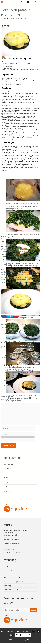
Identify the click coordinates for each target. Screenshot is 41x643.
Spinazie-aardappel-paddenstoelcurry (16, 331)
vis (7, 477)
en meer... (9, 491)
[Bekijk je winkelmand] (28, 2)
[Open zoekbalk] (22, 2)
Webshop (10, 560)
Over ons (10, 631)
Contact (17, 631)
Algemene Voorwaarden (12, 578)
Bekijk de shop (9, 566)
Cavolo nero (23, 324)
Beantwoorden (8, 385)
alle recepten (8, 464)
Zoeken (33, 610)
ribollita (26, 272)
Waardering (5, 399)
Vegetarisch (12, 328)
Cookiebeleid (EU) (11, 590)
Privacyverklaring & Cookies (14, 582)
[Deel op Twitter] (10, 316)
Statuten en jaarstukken (12, 544)
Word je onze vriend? (23, 635)
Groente (31, 324)
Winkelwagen (9, 570)
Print (3, 57)
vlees (7, 482)
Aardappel (14, 324)
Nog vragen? (8, 586)
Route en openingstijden (12, 539)
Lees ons (7, 504)
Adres (8, 525)
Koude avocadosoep (11, 334)
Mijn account (8, 574)
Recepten (7, 324)
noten (8, 473)
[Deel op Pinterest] (16, 316)
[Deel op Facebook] (4, 316)
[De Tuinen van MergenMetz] (2, 2)
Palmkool (4, 328)
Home (3, 631)
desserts (8, 487)
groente (8, 468)
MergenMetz (31, 640)
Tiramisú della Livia (16, 254)
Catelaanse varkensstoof (26, 252)
